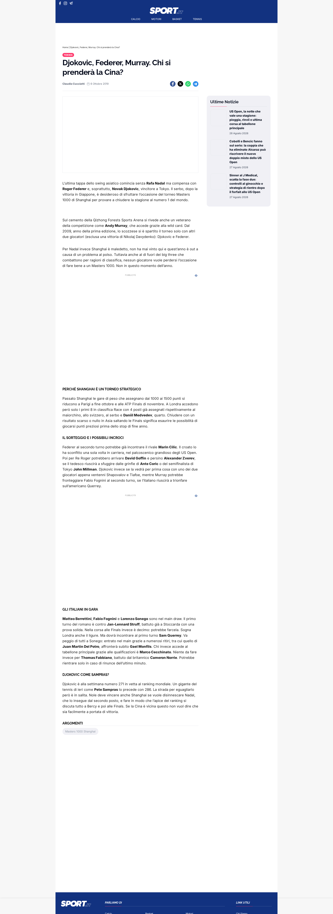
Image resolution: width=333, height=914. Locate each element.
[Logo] (166, 10)
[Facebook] (61, 3)
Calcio (135, 19)
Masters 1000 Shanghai (80, 731)
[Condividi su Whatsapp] (188, 84)
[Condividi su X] (180, 84)
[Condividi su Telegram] (195, 84)
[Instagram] (66, 3)
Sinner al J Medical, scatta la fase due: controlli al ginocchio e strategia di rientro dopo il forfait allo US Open (247, 184)
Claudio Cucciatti (73, 83)
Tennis (197, 19)
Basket (177, 19)
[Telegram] (71, 3)
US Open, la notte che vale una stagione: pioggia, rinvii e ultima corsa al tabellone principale (245, 120)
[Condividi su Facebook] (173, 84)
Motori (156, 19)
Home (65, 47)
